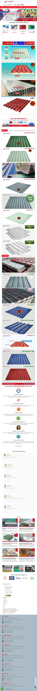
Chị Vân (8, 454)
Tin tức (19, 517)
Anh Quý (8, 505)
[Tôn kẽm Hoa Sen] (18, 96)
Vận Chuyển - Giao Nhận (8, 592)
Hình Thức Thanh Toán (8, 591)
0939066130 (6, 611)
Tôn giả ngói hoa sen (28, 130)
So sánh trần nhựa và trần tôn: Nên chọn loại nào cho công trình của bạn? (27, 559)
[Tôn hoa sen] (18, 15)
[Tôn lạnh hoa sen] (18, 61)
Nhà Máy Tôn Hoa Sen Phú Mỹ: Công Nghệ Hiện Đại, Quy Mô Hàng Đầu (26, 529)
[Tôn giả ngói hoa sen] (18, 113)
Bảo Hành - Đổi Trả (8, 589)
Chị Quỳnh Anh (9, 464)
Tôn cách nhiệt (5, 255)
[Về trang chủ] (9, 1)
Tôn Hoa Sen (4, 130)
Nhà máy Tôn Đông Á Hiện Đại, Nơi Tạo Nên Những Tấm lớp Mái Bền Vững (9, 559)
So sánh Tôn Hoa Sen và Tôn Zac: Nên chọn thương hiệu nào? (9, 544)
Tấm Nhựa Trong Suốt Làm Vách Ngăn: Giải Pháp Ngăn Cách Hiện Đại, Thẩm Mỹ (26, 544)
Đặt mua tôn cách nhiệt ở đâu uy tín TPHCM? (9, 529)
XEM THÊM (17, 58)
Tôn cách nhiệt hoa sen (17, 130)
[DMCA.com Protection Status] (8, 595)
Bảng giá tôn (5, 602)
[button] (33, 32)
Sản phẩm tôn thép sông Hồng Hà (18, 22)
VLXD (4, 605)
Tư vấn (4, 607)
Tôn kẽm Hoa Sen (23, 130)
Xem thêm (18, 446)
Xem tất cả (33, 130)
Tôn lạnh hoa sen (11, 130)
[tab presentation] (7, 43)
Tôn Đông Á (5, 600)
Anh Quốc (8, 485)
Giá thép (4, 604)
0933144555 (13, 4)
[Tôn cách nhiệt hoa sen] (18, 79)
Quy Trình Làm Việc (8, 588)
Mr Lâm (8, 495)
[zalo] (35, 684)
